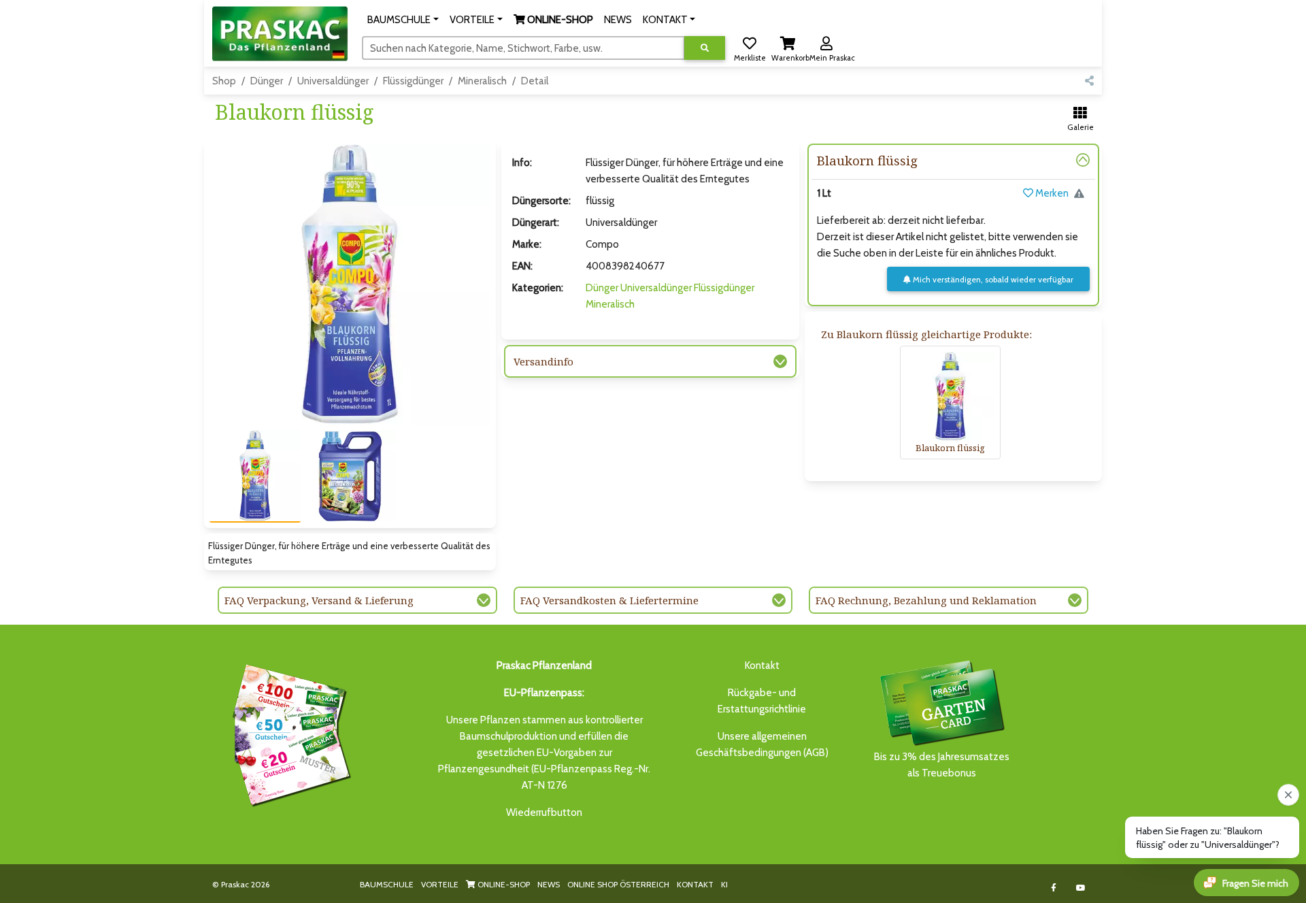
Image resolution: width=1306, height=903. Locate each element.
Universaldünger (333, 81)
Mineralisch (482, 81)
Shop (224, 81)
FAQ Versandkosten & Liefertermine (609, 600)
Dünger (266, 81)
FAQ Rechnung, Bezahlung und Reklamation (926, 600)
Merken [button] (1051, 193)
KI (724, 884)
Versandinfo (543, 361)
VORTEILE (439, 884)
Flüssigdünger (413, 81)
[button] (403, 19)
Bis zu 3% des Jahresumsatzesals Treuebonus (941, 765)
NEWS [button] (618, 20)
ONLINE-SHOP (502, 884)
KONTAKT (695, 884)
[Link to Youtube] (1081, 888)
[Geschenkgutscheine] (288, 733)
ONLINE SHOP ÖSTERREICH (618, 884)
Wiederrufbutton (544, 812)
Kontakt (762, 665)
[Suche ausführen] (704, 48)
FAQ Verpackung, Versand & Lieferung (319, 600)
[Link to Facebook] (1054, 888)
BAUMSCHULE (387, 884)
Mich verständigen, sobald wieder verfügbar (992, 279)
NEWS (548, 884)
